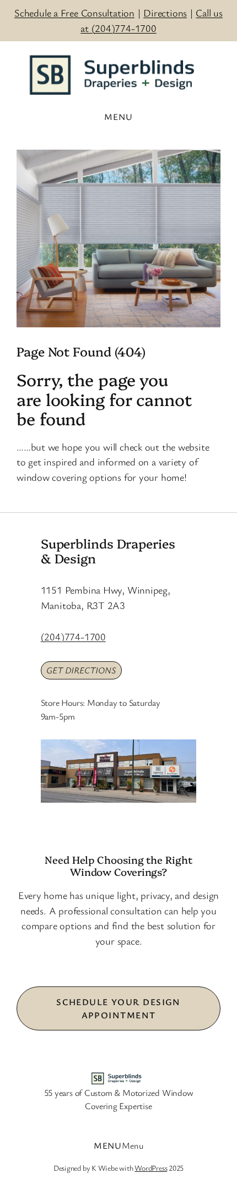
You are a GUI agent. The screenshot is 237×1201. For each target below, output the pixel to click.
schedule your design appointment (118, 1008)
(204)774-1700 (73, 636)
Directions (165, 12)
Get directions (81, 670)
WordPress (150, 1167)
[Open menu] (118, 117)
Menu (132, 1145)
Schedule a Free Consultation (74, 12)
